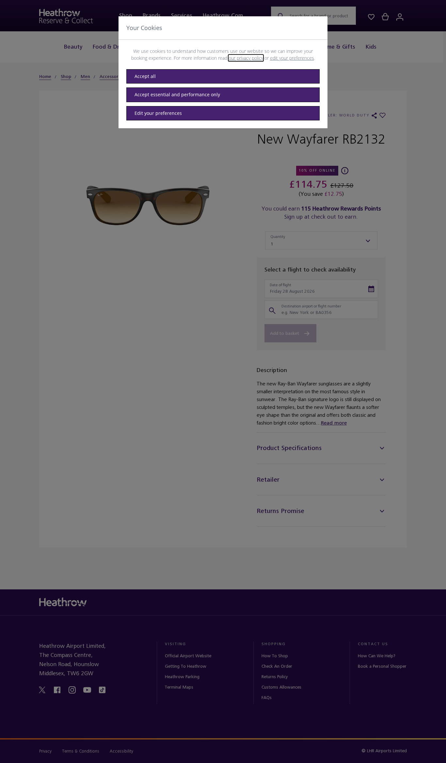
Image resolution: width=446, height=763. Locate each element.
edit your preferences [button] (292, 58)
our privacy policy (246, 58)
